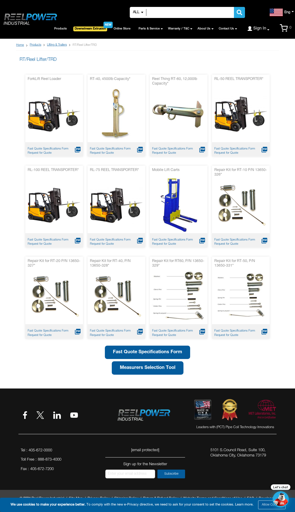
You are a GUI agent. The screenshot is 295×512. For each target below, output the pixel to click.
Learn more (244, 504)
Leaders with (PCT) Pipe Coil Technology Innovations (235, 427)
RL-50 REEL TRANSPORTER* (238, 79)
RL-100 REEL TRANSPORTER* (53, 170)
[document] (148, 504)
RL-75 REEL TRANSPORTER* (114, 170)
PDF (78, 150)
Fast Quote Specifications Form (48, 148)
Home (20, 45)
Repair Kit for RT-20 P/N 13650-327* (54, 263)
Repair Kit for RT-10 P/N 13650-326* (240, 172)
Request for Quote (40, 153)
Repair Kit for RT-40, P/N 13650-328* (110, 263)
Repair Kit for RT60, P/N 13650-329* (178, 263)
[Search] (239, 12)
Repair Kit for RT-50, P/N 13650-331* (234, 263)
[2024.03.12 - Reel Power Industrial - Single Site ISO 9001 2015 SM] (230, 411)
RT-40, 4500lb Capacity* (110, 79)
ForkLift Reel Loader (44, 79)
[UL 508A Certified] (262, 411)
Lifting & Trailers (57, 45)
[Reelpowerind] (30, 19)
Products (35, 45)
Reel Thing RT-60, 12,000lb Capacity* (174, 81)
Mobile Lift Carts (166, 170)
